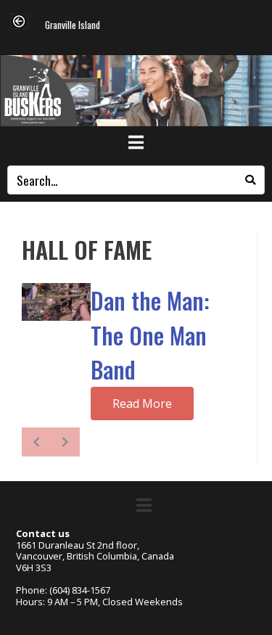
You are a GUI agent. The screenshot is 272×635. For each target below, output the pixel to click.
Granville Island (72, 26)
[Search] (250, 180)
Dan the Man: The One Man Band (150, 334)
